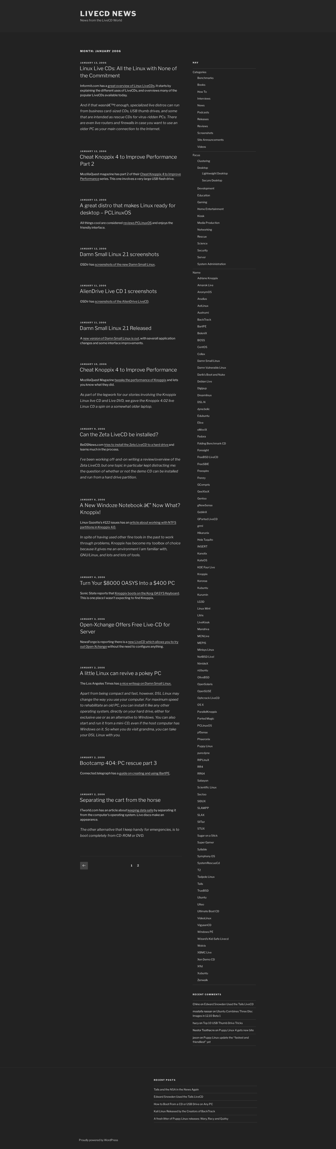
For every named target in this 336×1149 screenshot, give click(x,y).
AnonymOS (204, 292)
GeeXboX (203, 491)
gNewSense (205, 505)
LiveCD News (108, 13)
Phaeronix (203, 739)
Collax (201, 354)
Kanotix (202, 553)
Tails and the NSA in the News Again (176, 1089)
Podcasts (203, 112)
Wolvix (201, 945)
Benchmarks (205, 78)
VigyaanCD (204, 925)
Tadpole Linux (206, 876)
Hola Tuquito (205, 539)
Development (205, 188)
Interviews (203, 98)
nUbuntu (202, 670)
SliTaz (201, 821)
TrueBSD (203, 890)
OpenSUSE (204, 691)
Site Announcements (210, 139)
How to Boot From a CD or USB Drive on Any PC (183, 1104)
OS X (200, 704)
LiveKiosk (203, 622)
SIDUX (201, 801)
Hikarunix (203, 532)
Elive (200, 422)
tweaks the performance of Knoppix (140, 380)
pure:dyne (203, 753)
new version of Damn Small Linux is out (111, 338)
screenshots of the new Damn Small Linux (125, 264)
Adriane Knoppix (207, 278)
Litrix (200, 615)
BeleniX (202, 333)
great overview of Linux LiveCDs (131, 86)
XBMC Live (204, 952)
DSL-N (201, 402)
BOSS (201, 340)
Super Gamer (205, 842)
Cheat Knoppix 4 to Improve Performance (128, 370)
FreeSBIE (203, 464)
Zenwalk (202, 980)
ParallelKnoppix (207, 711)
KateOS (202, 560)
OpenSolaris (205, 684)
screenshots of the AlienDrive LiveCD (121, 301)
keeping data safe (140, 810)
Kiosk (200, 216)
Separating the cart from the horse (120, 800)
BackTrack (204, 319)
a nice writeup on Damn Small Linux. (145, 683)
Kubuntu (202, 587)
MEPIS (201, 642)
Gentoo (201, 498)
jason (196, 1037)
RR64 (201, 773)
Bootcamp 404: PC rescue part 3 (118, 763)
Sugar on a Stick (207, 835)
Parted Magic (205, 718)
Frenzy (201, 477)
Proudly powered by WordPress (98, 1140)
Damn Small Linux (208, 360)
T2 (199, 870)
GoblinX (202, 512)
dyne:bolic (203, 409)
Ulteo (200, 904)
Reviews (202, 126)
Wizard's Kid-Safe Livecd (212, 938)
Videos (201, 146)
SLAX (201, 815)
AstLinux (202, 305)
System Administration (211, 264)
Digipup (202, 388)
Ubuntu (201, 897)
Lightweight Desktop (215, 173)
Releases (203, 119)
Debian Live (204, 381)
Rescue (202, 236)
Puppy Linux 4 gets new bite (236, 1030)
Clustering (203, 161)
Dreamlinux (204, 395)
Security (202, 250)
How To (202, 91)
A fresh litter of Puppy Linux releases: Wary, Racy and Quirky (191, 1118)
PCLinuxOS (204, 725)
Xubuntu (202, 973)
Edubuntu (203, 415)
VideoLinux (204, 918)
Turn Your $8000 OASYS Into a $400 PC (127, 583)
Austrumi (203, 312)
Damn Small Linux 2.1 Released (115, 328)
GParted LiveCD (207, 519)
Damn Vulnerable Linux (211, 367)
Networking (204, 229)
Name (196, 272)
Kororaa (202, 580)
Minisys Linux (205, 649)
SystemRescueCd (208, 863)
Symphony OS (206, 856)
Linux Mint (203, 608)
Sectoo (201, 794)
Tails (200, 883)
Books (201, 84)
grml (200, 525)
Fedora (201, 436)
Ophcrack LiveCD (208, 698)
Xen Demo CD (206, 959)
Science (202, 243)
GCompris (203, 484)
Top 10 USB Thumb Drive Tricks (223, 1023)
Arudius (202, 298)
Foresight (203, 450)
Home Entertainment (210, 209)
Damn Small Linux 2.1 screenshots (119, 254)
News (201, 105)
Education (203, 195)
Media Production (208, 222)
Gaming (202, 202)
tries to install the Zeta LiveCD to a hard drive (136, 445)
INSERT (202, 546)
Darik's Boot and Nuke (211, 374)
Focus (196, 155)
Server (201, 257)
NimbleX (202, 663)
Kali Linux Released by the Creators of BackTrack (184, 1111)
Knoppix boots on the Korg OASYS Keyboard (147, 593)
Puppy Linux (205, 746)
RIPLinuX (203, 760)
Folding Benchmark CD (211, 443)
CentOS (202, 347)
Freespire (203, 470)
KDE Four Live (206, 567)
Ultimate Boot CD (208, 911)
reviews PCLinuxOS (137, 223)
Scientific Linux (207, 787)
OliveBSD (203, 677)
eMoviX (202, 429)
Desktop (202, 167)
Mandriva (203, 629)
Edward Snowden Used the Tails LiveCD (229, 1004)
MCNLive (203, 636)
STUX (201, 828)
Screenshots (205, 133)
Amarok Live (205, 285)
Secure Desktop (212, 180)
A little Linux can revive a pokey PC (120, 673)
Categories (199, 72)
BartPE (201, 326)
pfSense (202, 732)
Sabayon (202, 780)
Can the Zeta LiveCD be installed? (119, 434)
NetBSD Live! (205, 656)
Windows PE (205, 931)
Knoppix (202, 574)
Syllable (202, 849)
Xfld (200, 966)
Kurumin (202, 594)
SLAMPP (203, 808)
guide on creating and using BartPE (144, 773)
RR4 (200, 766)
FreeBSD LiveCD (207, 457)
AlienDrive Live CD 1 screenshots (118, 291)
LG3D (200, 601)
